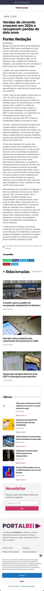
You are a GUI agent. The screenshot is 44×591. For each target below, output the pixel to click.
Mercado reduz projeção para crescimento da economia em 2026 (20, 339)
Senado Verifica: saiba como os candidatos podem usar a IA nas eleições (28, 470)
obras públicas (20, 246)
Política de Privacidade (28, 586)
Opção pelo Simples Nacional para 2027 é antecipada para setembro (20, 375)
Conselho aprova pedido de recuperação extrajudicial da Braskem (21, 304)
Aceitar (22, 575)
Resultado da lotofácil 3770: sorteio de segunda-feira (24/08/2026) (26, 422)
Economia (9, 246)
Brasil (14, 16)
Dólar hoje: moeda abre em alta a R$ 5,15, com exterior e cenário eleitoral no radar (28, 405)
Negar (22, 581)
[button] (41, 555)
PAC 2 (29, 246)
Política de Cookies (14, 586)
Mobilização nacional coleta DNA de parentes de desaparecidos (26, 453)
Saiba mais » (21, 415)
